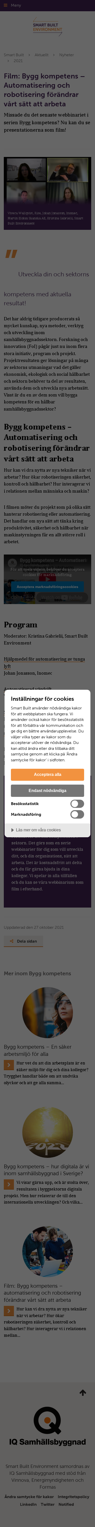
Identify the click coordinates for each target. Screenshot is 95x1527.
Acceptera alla (47, 774)
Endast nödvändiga (47, 790)
